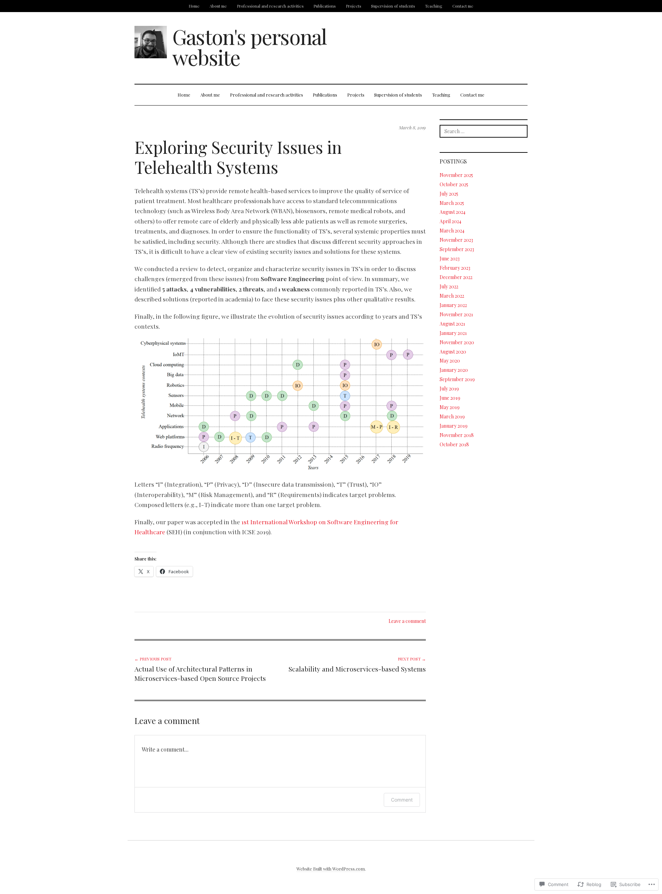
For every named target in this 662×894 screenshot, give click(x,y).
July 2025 (449, 193)
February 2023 (455, 268)
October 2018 (454, 444)
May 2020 (450, 360)
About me (218, 6)
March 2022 (452, 295)
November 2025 (456, 175)
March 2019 (452, 416)
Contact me (462, 6)
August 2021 (452, 323)
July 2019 (449, 388)
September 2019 (457, 379)
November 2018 (457, 435)
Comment (402, 800)
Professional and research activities (270, 6)
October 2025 (454, 184)
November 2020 (457, 342)
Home (194, 6)
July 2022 (449, 286)
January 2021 (453, 333)
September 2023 (457, 249)
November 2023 (456, 240)
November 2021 (456, 314)
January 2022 (453, 305)
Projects (353, 6)
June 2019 (450, 398)
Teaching (433, 6)
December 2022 (456, 277)
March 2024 (452, 230)
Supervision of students (393, 6)
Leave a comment (407, 621)
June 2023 (450, 258)
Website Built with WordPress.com (331, 869)
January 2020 (454, 370)
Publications (324, 6)
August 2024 (452, 212)
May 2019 (450, 407)
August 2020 (453, 351)
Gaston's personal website (249, 46)
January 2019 (454, 426)
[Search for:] (484, 131)
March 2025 (452, 203)
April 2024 (450, 221)
